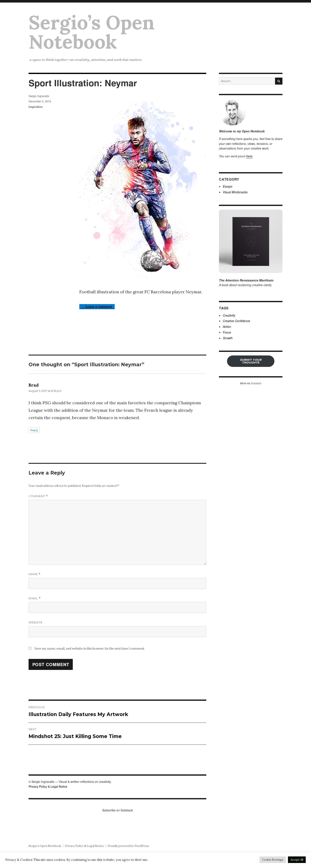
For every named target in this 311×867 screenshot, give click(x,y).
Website (36, 622)
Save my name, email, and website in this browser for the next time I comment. (89, 648)
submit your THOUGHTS (251, 361)
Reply (34, 430)
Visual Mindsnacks (235, 192)
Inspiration (36, 107)
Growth (228, 338)
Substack (256, 383)
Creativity (229, 315)
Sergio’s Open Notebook (92, 32)
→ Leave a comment (97, 307)
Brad (34, 385)
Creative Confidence (236, 321)
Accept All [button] (296, 860)
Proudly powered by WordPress (128, 846)
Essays (227, 186)
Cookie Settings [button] (272, 860)
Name (34, 574)
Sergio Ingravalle (39, 96)
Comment (38, 496)
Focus (227, 332)
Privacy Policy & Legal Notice (48, 786)
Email (35, 598)
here (249, 156)
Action (227, 326)
